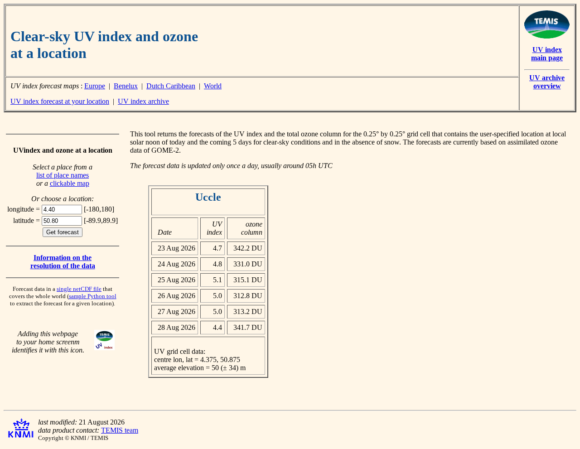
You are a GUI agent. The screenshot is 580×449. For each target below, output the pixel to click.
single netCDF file (79, 288)
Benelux (126, 86)
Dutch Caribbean (170, 86)
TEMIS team (119, 430)
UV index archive (143, 101)
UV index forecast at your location (59, 101)
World (213, 86)
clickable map (69, 183)
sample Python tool (92, 296)
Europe (94, 86)
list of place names (62, 175)
